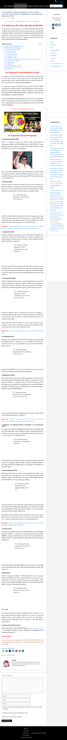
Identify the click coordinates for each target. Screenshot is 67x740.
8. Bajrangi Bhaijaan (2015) (12, 60)
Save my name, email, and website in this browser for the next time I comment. (22, 708)
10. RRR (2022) (9, 64)
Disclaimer (26, 733)
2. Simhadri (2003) (10, 51)
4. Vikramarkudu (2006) (12, 54)
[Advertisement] (57, 94)
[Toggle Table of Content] (39, 44)
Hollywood (30, 6)
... (13, 667)
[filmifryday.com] (59, 1)
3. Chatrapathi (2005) (11, 52)
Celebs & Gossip (22, 6)
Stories (42, 6)
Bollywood (10, 6)
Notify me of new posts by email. (12, 716)
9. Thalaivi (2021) (10, 62)
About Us (26, 728)
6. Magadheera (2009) (11, 57)
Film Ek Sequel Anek (56, 66)
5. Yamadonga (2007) (11, 56)
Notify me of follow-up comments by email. (15, 713)
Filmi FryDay (43, 733)
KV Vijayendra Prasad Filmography (13, 48)
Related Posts (9, 68)
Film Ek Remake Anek (56, 63)
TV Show (47, 6)
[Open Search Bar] (63, 6)
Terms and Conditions (26, 737)
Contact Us (26, 730)
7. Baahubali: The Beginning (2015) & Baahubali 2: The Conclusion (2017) (23, 59)
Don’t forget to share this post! (13, 67)
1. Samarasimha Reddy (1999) (13, 49)
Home (5, 6)
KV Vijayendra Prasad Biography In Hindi (13, 46)
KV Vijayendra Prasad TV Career (14, 65)
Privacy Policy (26, 735)
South (15, 6)
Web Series (37, 6)
